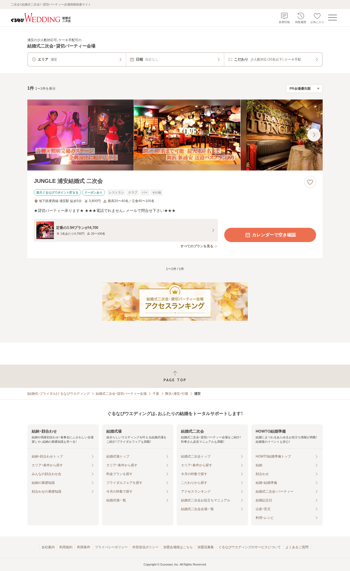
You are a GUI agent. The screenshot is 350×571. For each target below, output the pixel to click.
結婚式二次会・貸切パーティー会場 (121, 394)
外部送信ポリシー (145, 547)
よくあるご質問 (296, 547)
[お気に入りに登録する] (310, 182)
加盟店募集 (205, 547)
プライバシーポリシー (111, 547)
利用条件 (83, 547)
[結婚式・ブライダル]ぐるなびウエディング (58, 394)
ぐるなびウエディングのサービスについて (249, 547)
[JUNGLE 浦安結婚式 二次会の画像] (175, 135)
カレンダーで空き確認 (274, 234)
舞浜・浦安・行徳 (176, 394)
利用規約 (65, 547)
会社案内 (48, 547)
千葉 (156, 394)
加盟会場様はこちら (178, 547)
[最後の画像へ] (313, 134)
